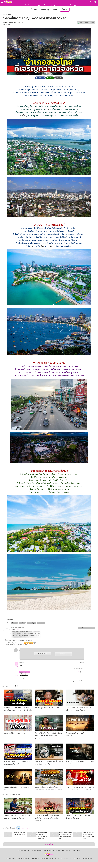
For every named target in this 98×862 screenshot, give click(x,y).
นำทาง (25, 672)
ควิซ (58, 5)
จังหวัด (21, 623)
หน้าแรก (13, 5)
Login (42, 653)
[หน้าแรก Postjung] (8, 1)
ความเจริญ (30, 623)
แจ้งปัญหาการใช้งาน (75, 858)
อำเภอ (14, 623)
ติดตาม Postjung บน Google (87, 22)
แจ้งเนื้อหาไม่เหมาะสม (86, 858)
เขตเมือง (40, 623)
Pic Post (53, 5)
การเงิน (70, 5)
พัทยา (34, 246)
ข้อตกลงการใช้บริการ (11, 858)
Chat (38, 5)
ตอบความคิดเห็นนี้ (79, 668)
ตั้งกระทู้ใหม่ (49, 844)
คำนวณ (63, 5)
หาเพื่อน (33, 5)
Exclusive (10, 14)
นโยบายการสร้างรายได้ (47, 858)
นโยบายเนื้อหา (35, 858)
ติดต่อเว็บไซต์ (64, 858)
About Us (57, 858)
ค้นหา (55, 9)
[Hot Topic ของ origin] (7, 635)
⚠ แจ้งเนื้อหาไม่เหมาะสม (84, 628)
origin (9, 24)
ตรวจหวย (20, 5)
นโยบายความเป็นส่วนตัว (24, 858)
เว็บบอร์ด (27, 5)
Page (75, 5)
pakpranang (22, 662)
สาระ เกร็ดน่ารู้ (25, 828)
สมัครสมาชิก (63, 654)
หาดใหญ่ (48, 109)
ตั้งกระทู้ (64, 9)
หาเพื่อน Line (45, 5)
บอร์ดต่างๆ (45, 9)
